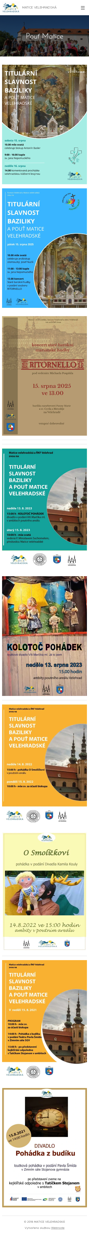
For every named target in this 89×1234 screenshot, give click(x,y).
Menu (83, 8)
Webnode (58, 1228)
